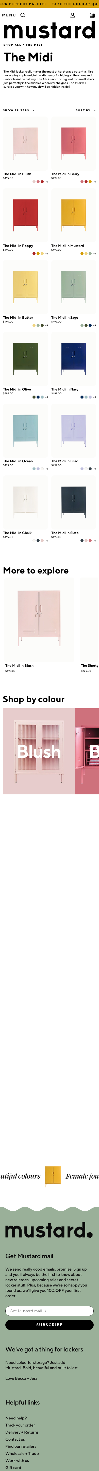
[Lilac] (90, 397)
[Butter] (42, 253)
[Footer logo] (49, 1230)
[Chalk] (42, 468)
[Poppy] (42, 181)
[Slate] (90, 468)
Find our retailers (20, 1446)
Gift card (13, 1467)
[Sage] (90, 253)
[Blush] (34, 181)
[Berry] (38, 181)
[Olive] (42, 325)
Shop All (12, 44)
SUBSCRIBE (49, 1324)
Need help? (16, 1418)
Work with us (17, 1460)
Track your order (20, 1425)
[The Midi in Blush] (39, 620)
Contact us (15, 1439)
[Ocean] (42, 397)
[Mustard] (90, 181)
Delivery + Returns (22, 1432)
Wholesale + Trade (22, 1453)
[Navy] (90, 325)
